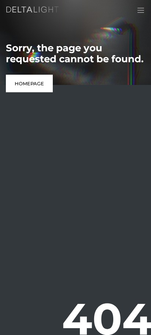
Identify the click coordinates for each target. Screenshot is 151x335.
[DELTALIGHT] (34, 11)
